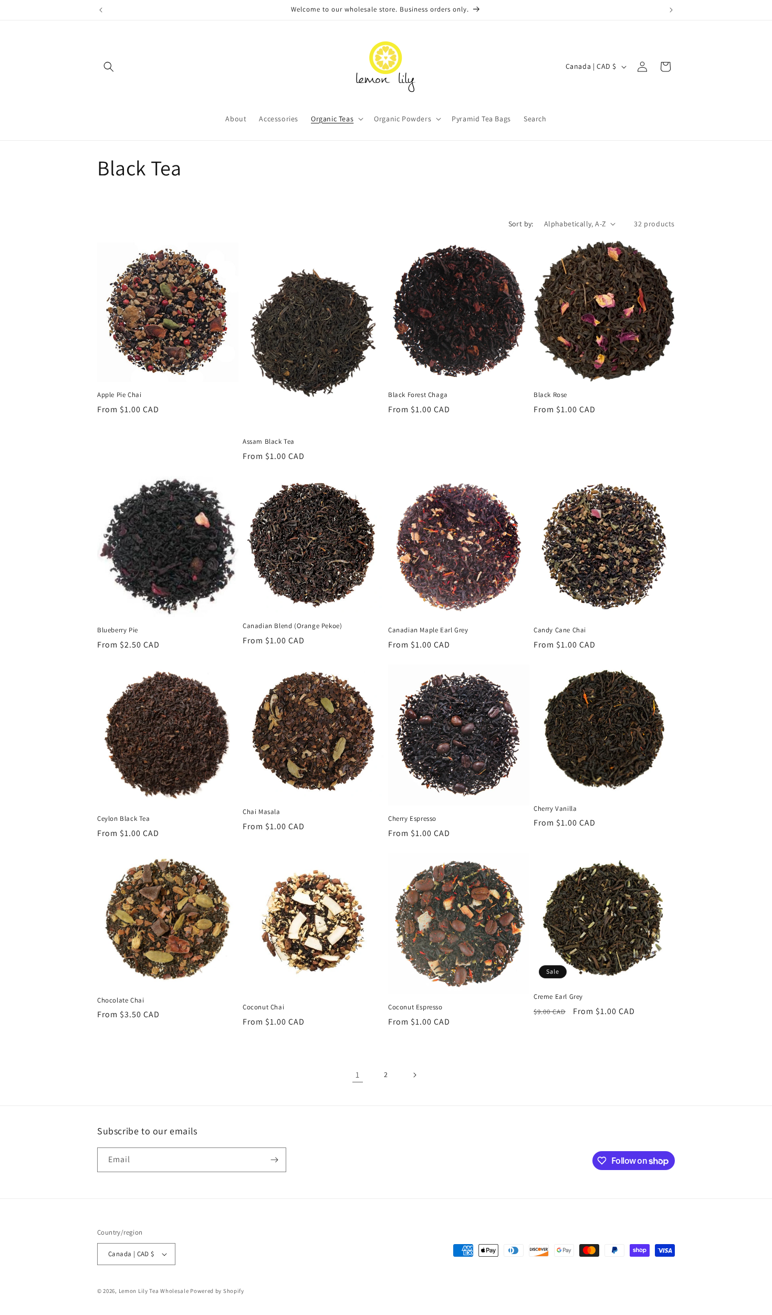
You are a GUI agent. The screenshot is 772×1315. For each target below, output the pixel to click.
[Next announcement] (671, 10)
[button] (108, 66)
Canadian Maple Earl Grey (428, 630)
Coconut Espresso (415, 1007)
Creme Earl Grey (558, 997)
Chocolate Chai (120, 1000)
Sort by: (521, 223)
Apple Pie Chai (119, 395)
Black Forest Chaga (418, 395)
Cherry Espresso (412, 819)
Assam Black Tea (269, 441)
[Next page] (414, 1075)
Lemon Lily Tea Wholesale (154, 1291)
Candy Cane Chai (560, 630)
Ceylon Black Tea (123, 819)
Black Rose (550, 395)
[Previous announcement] (100, 10)
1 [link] (358, 1074)
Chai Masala (261, 812)
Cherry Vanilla (555, 809)
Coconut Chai (263, 1007)
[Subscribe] (274, 1159)
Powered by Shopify (217, 1291)
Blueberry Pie (117, 630)
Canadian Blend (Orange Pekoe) (292, 626)
